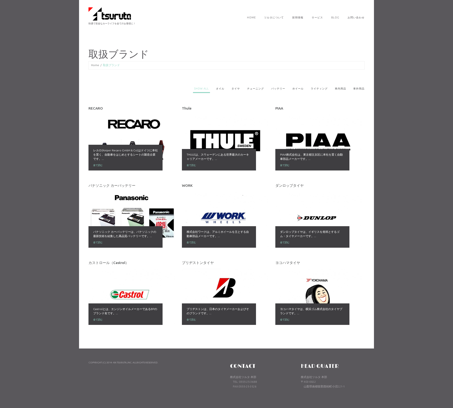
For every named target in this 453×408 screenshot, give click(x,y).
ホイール (298, 88)
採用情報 (297, 17)
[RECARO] (132, 142)
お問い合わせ (356, 17)
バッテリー (278, 88)
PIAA (279, 108)
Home (251, 17)
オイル (220, 88)
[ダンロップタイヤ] (319, 219)
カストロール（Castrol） (108, 263)
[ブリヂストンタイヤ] (226, 297)
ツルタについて (274, 17)
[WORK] (226, 219)
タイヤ (235, 88)
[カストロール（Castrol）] (132, 297)
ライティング (319, 88)
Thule (187, 108)
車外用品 (359, 88)
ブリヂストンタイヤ (198, 263)
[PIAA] (319, 142)
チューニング (255, 88)
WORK (187, 185)
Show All (201, 88)
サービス (317, 17)
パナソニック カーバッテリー (111, 185)
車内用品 (340, 88)
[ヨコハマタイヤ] (319, 297)
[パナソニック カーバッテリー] (132, 219)
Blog (335, 17)
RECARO (95, 108)
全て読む (98, 165)
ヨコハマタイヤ (287, 263)
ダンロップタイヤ (289, 185)
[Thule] (226, 142)
